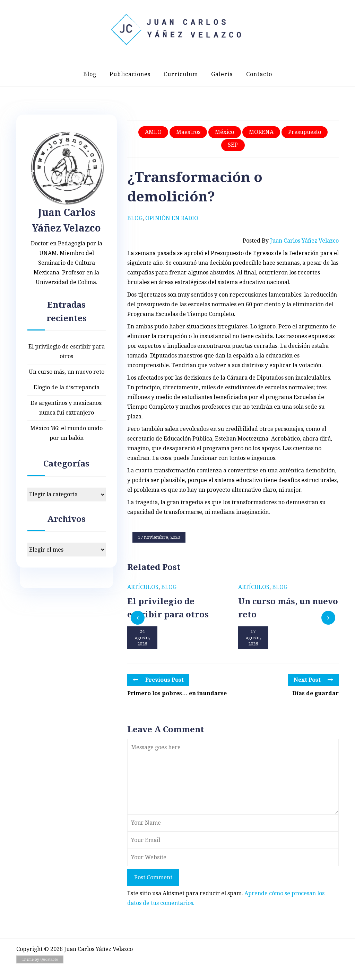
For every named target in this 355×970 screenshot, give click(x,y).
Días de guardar (315, 693)
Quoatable (49, 959)
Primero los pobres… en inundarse (177, 693)
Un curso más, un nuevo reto (66, 372)
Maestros (188, 132)
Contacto (259, 74)
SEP (233, 145)
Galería (222, 74)
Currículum (181, 74)
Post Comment (153, 877)
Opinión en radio (171, 218)
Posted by (291, 240)
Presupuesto (304, 132)
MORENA (261, 132)
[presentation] (138, 618)
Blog (89, 74)
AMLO (153, 132)
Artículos (142, 587)
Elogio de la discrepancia (66, 387)
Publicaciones (130, 74)
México (224, 132)
